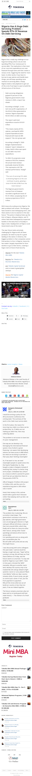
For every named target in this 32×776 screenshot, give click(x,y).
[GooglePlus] (27, 20)
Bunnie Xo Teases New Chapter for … (13, 743)
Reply (4, 501)
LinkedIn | (15, 306)
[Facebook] (23, 20)
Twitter (7, 397)
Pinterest (24, 397)
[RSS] (29, 20)
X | (28, 306)
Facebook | (23, 306)
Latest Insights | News (10, 23)
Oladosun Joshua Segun (11, 720)
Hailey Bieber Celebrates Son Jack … (12, 730)
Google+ (16, 397)
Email (27, 397)
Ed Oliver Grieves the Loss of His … (12, 718)
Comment (4, 607)
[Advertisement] (16, 345)
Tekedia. (13, 773)
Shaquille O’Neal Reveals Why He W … (13, 737)
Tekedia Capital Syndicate (16, 266)
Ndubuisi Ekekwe (11, 36)
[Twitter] (25, 20)
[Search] (29, 1)
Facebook (11, 397)
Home (3, 23)
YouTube (5, 308)
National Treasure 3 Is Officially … (12, 724)
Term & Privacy (16, 775)
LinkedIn (20, 397)
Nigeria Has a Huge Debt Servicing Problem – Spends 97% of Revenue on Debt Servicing (15, 30)
